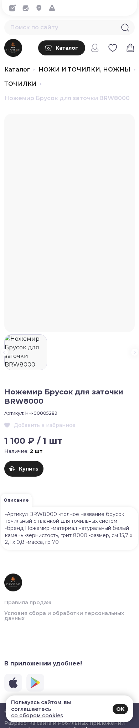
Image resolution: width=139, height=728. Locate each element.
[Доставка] (40, 7)
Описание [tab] (16, 500)
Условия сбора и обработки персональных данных (64, 616)
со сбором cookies (37, 715)
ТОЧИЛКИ (20, 84)
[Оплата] (27, 7)
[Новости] (14, 7)
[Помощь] (54, 7)
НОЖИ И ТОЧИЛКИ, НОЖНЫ (84, 70)
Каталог (17, 70)
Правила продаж (27, 602)
